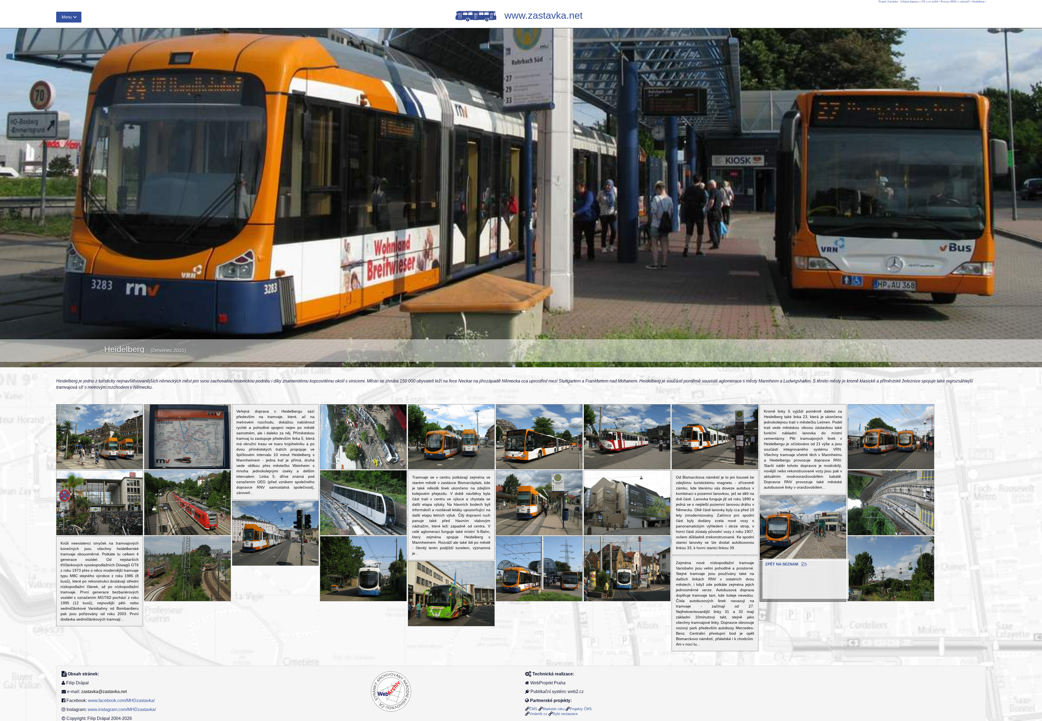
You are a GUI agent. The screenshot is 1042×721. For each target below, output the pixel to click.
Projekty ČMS (581, 709)
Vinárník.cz (538, 714)
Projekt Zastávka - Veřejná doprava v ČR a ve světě (908, 1)
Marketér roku (553, 709)
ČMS (533, 709)
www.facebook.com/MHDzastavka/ (121, 700)
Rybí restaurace (565, 714)
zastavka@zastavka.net (104, 691)
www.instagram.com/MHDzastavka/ (122, 709)
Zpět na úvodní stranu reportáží (791, 568)
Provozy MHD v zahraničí (955, 1)
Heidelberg (978, 1)
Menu (67, 17)
